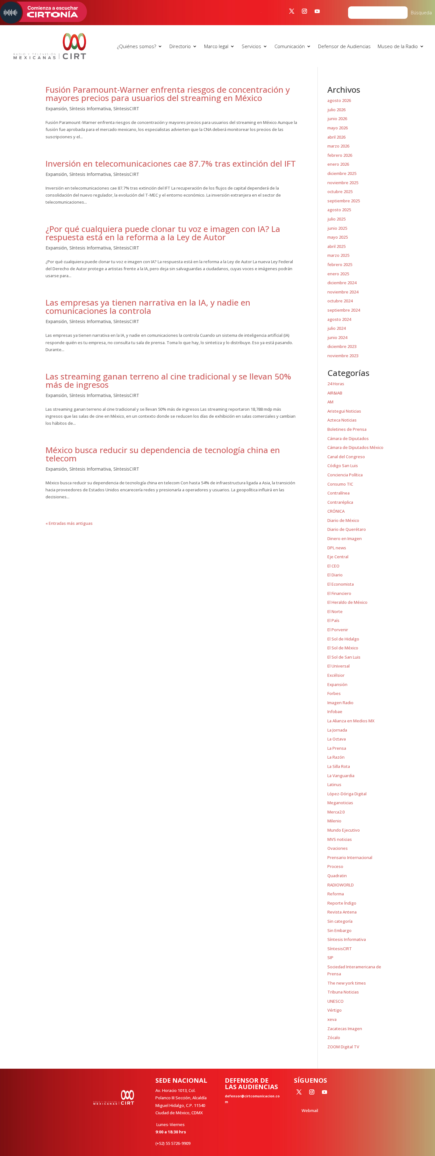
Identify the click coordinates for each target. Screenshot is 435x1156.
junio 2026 (337, 118)
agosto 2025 (339, 210)
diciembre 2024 (341, 282)
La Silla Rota (338, 766)
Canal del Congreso (346, 456)
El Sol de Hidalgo (343, 639)
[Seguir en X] (292, 11)
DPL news (336, 548)
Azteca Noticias (342, 420)
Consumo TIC (340, 484)
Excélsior (336, 675)
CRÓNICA (336, 511)
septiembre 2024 (343, 310)
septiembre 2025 (343, 201)
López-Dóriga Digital (347, 794)
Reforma (335, 894)
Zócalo (333, 1037)
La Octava (336, 739)
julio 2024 (336, 328)
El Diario (335, 575)
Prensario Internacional (349, 857)
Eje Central (337, 557)
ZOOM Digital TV (343, 1047)
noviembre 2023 (342, 355)
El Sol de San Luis (343, 657)
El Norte (335, 611)
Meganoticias (340, 803)
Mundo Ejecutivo (343, 830)
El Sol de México (342, 648)
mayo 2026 (337, 128)
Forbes (334, 693)
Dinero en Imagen (344, 538)
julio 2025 (336, 219)
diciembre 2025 (341, 173)
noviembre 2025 (342, 182)
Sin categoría (340, 921)
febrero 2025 (339, 264)
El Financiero (339, 593)
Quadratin (337, 875)
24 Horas (335, 384)
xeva (332, 1019)
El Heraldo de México (347, 602)
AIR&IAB (334, 393)
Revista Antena (342, 912)
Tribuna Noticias (343, 992)
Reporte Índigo (341, 903)
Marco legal (216, 46)
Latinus (334, 784)
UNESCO (335, 1001)
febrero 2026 (339, 155)
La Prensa (336, 748)
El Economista (340, 584)
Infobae (334, 711)
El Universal (338, 666)
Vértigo (334, 1010)
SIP (330, 957)
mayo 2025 (337, 237)
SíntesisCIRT (126, 108)
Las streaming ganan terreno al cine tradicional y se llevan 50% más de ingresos (168, 380)
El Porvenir (337, 629)
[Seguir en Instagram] (304, 11)
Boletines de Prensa (347, 429)
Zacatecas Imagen (344, 1028)
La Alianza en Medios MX (350, 721)
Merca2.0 (336, 812)
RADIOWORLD (340, 885)
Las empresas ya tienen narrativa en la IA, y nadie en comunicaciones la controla (148, 306)
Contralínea (338, 493)
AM (330, 402)
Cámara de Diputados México (355, 447)
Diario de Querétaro (346, 529)
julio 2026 (336, 109)
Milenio (334, 821)
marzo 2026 (338, 146)
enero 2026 (338, 164)
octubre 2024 (340, 301)
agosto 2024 (339, 319)
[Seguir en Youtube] (317, 11)
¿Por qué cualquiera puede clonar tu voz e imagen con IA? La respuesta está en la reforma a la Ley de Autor (163, 233)
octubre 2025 (340, 191)
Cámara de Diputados (348, 438)
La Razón (336, 757)
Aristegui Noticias (344, 411)
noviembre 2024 (342, 292)
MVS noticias (339, 839)
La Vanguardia (340, 775)
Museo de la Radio (398, 46)
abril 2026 (336, 137)
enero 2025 (338, 274)
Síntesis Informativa (90, 108)
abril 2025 (336, 246)
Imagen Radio (340, 702)
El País (333, 620)
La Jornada (337, 730)
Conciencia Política (345, 475)
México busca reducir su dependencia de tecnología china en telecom (163, 454)
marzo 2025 (338, 255)
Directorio (180, 46)
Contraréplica (340, 502)
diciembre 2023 (341, 346)
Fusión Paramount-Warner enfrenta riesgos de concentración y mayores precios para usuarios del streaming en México (168, 94)
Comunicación (290, 46)
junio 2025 (337, 228)
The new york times (346, 983)
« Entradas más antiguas (69, 523)
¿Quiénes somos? (136, 46)
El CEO (333, 566)
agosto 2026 (339, 100)
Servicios (251, 46)
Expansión (56, 108)
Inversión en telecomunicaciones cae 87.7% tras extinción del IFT (171, 163)
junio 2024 (337, 337)
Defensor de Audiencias (344, 46)
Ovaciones (337, 848)
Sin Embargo (339, 930)
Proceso (335, 866)
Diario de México (343, 520)
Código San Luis (342, 465)
